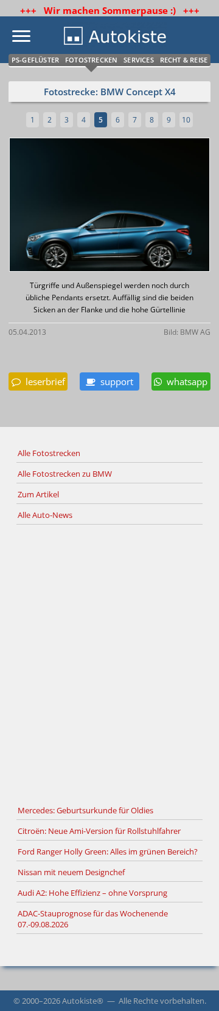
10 (186, 120)
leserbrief (43, 381)
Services (138, 59)
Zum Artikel (38, 494)
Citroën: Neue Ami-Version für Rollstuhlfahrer (99, 830)
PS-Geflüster (35, 59)
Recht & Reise (184, 59)
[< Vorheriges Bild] (33, 206)
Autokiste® (82, 1000)
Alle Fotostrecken (49, 453)
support (114, 381)
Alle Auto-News (45, 514)
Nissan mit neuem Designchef (71, 872)
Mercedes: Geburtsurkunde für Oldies (85, 810)
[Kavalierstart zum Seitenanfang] (193, 985)
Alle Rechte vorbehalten (161, 1000)
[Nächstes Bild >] (142, 206)
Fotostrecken (91, 59)
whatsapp (184, 381)
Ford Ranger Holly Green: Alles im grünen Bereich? (108, 851)
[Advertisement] (109, 663)
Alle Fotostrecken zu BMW (65, 473)
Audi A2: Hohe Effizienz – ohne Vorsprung (92, 892)
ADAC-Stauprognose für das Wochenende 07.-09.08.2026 (93, 919)
